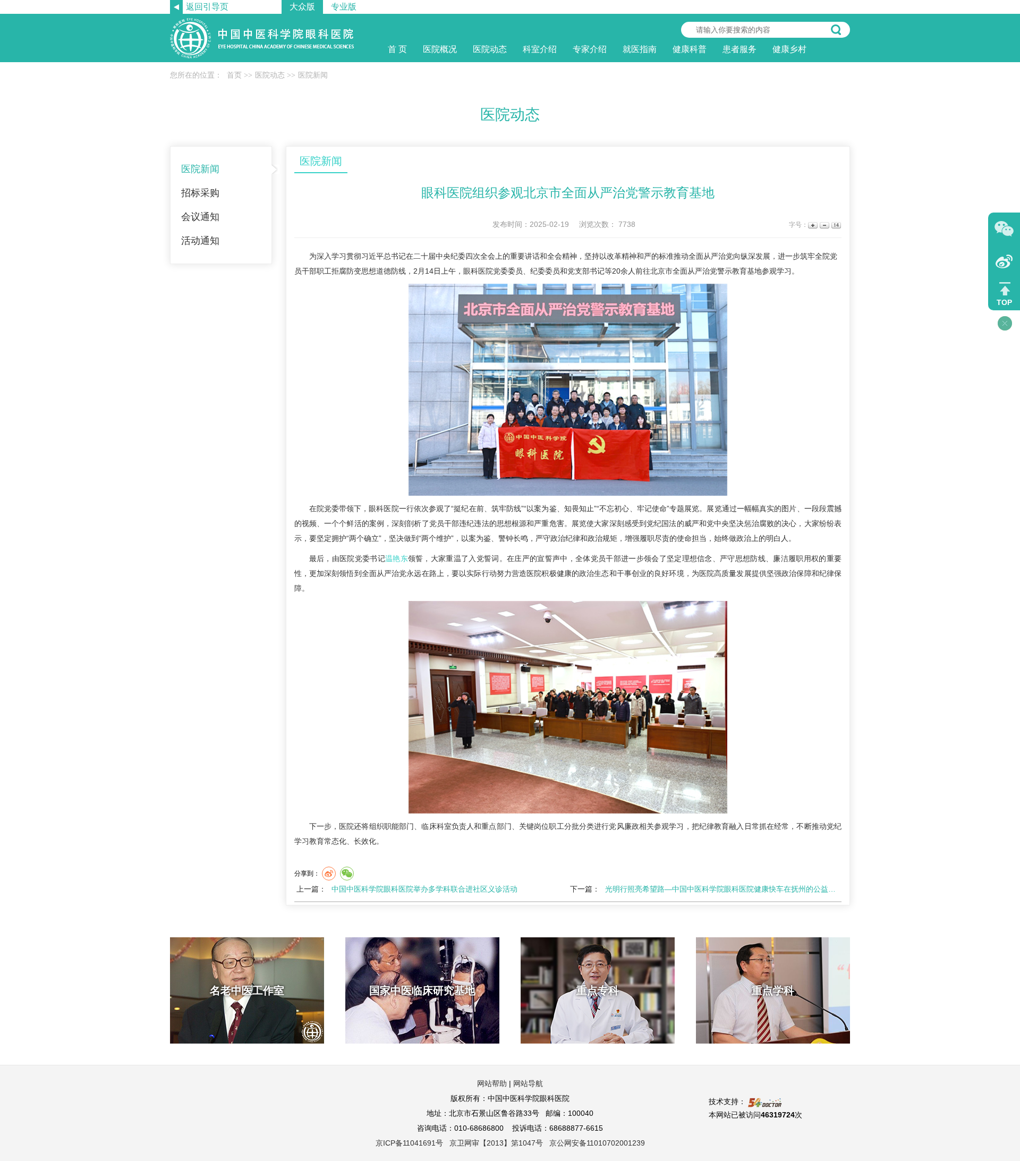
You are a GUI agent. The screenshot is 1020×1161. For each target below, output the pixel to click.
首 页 (397, 49)
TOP (1004, 302)
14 (835, 225)
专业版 (343, 6)
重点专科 (597, 990)
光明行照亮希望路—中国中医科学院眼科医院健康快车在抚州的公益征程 (724, 889)
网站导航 (528, 1083)
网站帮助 (492, 1083)
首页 (234, 75)
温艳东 (396, 558)
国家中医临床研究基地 (422, 990)
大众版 (302, 6)
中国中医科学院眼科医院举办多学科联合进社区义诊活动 (424, 889)
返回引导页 (207, 6)
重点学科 (773, 990)
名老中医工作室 (247, 990)
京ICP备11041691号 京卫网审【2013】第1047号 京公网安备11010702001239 (510, 1143)
